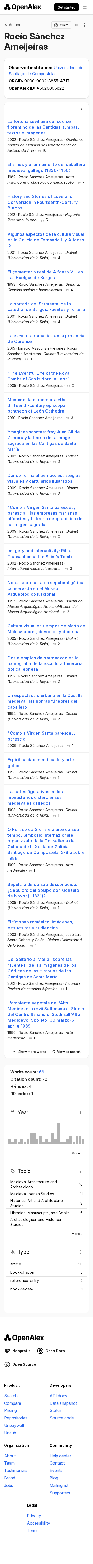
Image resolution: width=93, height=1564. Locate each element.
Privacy (34, 1515)
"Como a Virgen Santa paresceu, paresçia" (41, 735)
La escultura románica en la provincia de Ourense (45, 338)
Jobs (8, 1485)
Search (11, 1395)
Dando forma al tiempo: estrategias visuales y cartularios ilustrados (43, 478)
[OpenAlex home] (22, 7)
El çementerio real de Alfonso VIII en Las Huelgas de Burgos (45, 274)
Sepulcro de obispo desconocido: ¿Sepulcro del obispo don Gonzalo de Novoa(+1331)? (43, 890)
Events (56, 1470)
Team (9, 1463)
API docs (58, 1395)
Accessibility (38, 1523)
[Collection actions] (85, 25)
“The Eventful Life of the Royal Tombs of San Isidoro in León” (39, 376)
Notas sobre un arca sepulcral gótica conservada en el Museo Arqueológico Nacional (45, 588)
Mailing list (59, 1485)
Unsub (10, 1432)
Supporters (60, 1492)
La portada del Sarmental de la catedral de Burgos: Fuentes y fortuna (46, 306)
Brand (9, 1478)
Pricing (10, 1410)
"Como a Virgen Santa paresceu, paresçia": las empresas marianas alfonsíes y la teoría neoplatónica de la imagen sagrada (45, 516)
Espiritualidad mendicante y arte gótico (40, 762)
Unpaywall (14, 1425)
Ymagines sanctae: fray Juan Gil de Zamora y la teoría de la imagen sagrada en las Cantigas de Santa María (43, 440)
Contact (57, 1463)
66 (41, 1071)
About (10, 1455)
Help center (60, 1455)
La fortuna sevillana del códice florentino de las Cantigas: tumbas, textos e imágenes (43, 127)
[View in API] (76, 25)
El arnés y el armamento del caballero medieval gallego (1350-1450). (46, 167)
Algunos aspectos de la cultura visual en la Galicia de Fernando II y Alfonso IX (45, 240)
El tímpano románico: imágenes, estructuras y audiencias (40, 924)
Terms (32, 1530)
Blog (54, 1478)
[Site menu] (85, 7)
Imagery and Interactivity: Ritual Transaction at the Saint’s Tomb (40, 553)
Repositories (15, 1417)
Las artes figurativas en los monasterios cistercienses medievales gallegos (35, 797)
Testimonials (15, 1470)
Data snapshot (63, 1403)
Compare (12, 1403)
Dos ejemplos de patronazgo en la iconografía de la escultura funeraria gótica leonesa (45, 663)
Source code (62, 1417)
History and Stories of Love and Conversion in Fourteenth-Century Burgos (42, 202)
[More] (81, 108)
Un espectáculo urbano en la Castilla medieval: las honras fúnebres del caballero (45, 701)
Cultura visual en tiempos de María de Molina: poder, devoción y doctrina (46, 628)
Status (56, 1410)
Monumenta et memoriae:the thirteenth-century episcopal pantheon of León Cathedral (37, 405)
